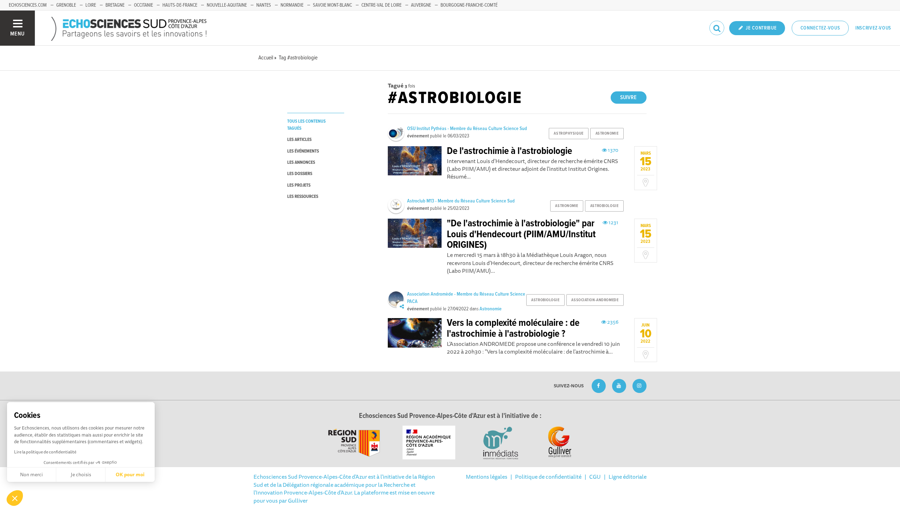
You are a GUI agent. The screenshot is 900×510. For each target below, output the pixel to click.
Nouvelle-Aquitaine (227, 5)
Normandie (292, 5)
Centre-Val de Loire (381, 5)
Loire (90, 5)
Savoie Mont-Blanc (332, 5)
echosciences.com (28, 5)
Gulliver (298, 500)
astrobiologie (604, 206)
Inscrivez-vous (873, 28)
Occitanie (143, 5)
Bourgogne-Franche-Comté (469, 5)
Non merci (31, 474)
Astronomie (491, 309)
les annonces (301, 163)
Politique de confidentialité (548, 476)
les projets (298, 185)
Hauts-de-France (179, 5)
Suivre (628, 97)
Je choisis (81, 474)
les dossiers (299, 174)
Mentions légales (486, 476)
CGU (595, 476)
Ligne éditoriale (628, 476)
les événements (303, 151)
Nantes (263, 5)
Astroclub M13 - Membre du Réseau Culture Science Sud (461, 201)
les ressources (302, 197)
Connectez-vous (820, 28)
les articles (299, 140)
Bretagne (114, 5)
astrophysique (568, 133)
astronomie (607, 133)
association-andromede (594, 300)
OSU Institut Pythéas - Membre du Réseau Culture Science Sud (467, 128)
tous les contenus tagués (306, 124)
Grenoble (66, 5)
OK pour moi (130, 474)
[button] (14, 498)
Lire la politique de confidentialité (45, 451)
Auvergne (421, 5)
